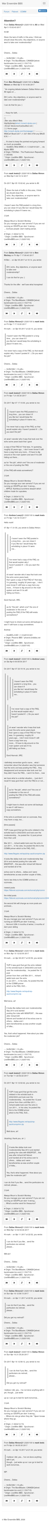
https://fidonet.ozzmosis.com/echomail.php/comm (24, 890)
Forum (6, 11)
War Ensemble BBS (12, 3)
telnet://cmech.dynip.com (25, 123)
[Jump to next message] (29, 74)
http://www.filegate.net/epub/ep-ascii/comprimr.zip (24, 853)
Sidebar (43, 11)
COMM (23, 11)
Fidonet (15, 11)
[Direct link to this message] (21, 74)
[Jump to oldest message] (6, 74)
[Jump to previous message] (14, 74)
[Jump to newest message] (37, 74)
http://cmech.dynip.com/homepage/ (18, 131)
